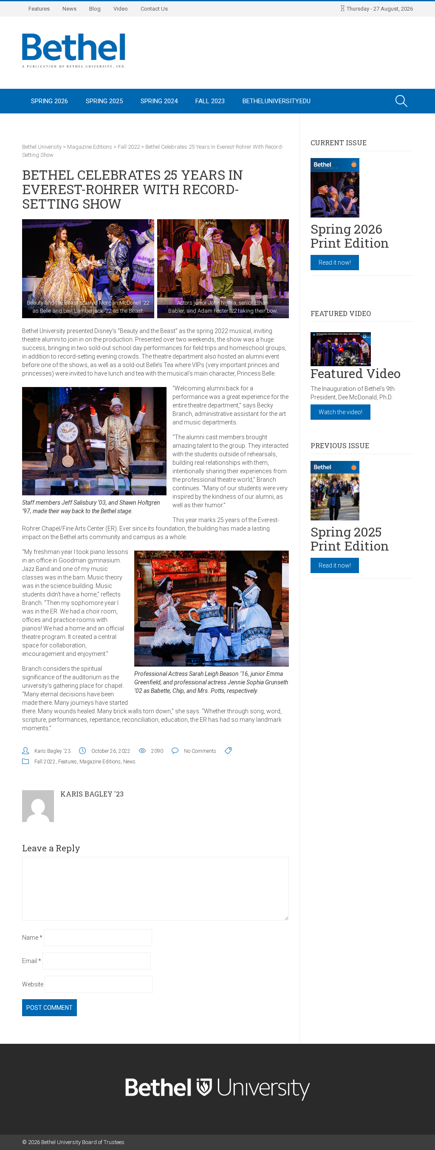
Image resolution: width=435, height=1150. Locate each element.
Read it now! (335, 262)
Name (32, 937)
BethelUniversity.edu (277, 101)
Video (120, 9)
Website (32, 984)
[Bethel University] (73, 50)
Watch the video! (340, 412)
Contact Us (154, 9)
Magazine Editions (100, 762)
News (69, 9)
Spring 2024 (159, 101)
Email (31, 961)
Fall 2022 (45, 762)
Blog (95, 9)
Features (39, 9)
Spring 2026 (49, 101)
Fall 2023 (210, 101)
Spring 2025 (104, 101)
